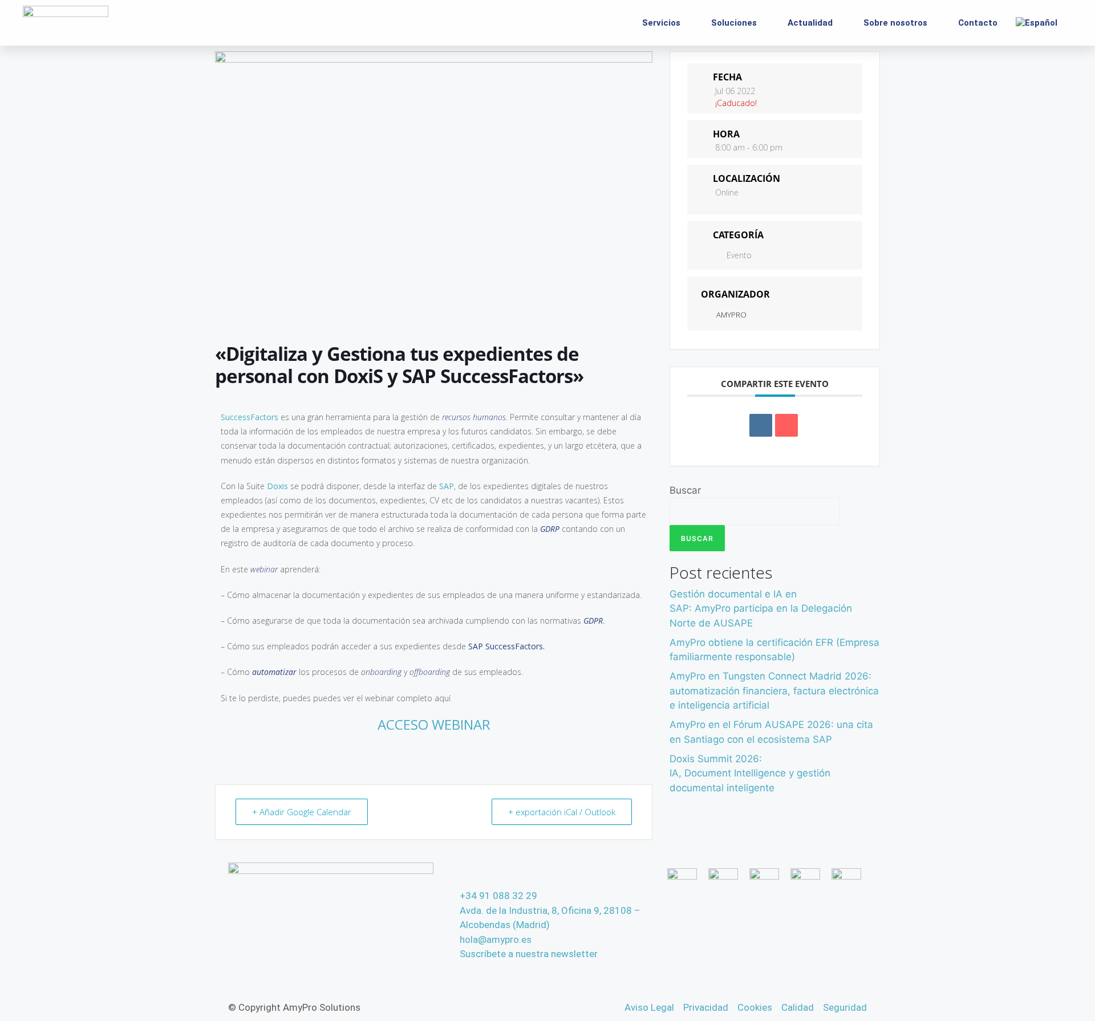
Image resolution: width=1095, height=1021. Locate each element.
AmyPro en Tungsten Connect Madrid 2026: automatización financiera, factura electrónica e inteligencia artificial (774, 690)
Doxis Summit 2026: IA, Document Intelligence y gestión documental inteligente (750, 773)
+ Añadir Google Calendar (301, 811)
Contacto (977, 23)
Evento (739, 255)
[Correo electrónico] (786, 425)
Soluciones (734, 23)
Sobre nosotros (895, 23)
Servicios (661, 23)
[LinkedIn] (760, 425)
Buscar (685, 490)
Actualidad (810, 23)
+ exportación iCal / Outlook (561, 811)
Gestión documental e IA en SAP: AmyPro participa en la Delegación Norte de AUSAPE (761, 608)
